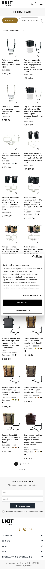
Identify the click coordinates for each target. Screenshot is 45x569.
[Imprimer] (16, 55)
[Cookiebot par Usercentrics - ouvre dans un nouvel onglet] (32, 256)
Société (6, 541)
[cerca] (32, 3)
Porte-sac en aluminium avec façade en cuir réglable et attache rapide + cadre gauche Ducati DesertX (33, 439)
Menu (4, 546)
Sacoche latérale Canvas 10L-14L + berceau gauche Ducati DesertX (33, 340)
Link (40, 512)
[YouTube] (30, 530)
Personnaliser (21, 310)
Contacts (7, 536)
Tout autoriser (22, 303)
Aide (4, 552)
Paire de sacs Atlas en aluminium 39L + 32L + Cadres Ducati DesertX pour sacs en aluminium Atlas (33, 157)
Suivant (26, 464)
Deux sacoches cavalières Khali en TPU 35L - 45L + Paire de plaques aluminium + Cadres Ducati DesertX (33, 202)
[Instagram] (24, 530)
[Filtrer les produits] (23, 30)
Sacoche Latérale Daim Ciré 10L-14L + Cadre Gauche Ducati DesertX (33, 389)
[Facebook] (19, 530)
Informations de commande (17, 557)
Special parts (10, 20)
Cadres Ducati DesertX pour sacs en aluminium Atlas (11, 155)
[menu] (41, 3)
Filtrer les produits (11, 30)
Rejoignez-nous (23, 506)
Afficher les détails (30, 295)
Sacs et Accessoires (29, 20)
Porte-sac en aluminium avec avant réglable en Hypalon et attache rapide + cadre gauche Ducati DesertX (11, 343)
